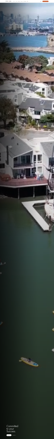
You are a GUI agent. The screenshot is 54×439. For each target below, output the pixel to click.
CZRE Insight (24, 1)
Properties (21, 1)
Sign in (41, 1)
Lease (16, 1)
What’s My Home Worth (45, 1)
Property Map (14, 435)
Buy (14, 1)
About (27, 1)
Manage (19, 1)
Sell (13, 1)
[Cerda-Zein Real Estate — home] (8, 1)
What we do (9, 435)
